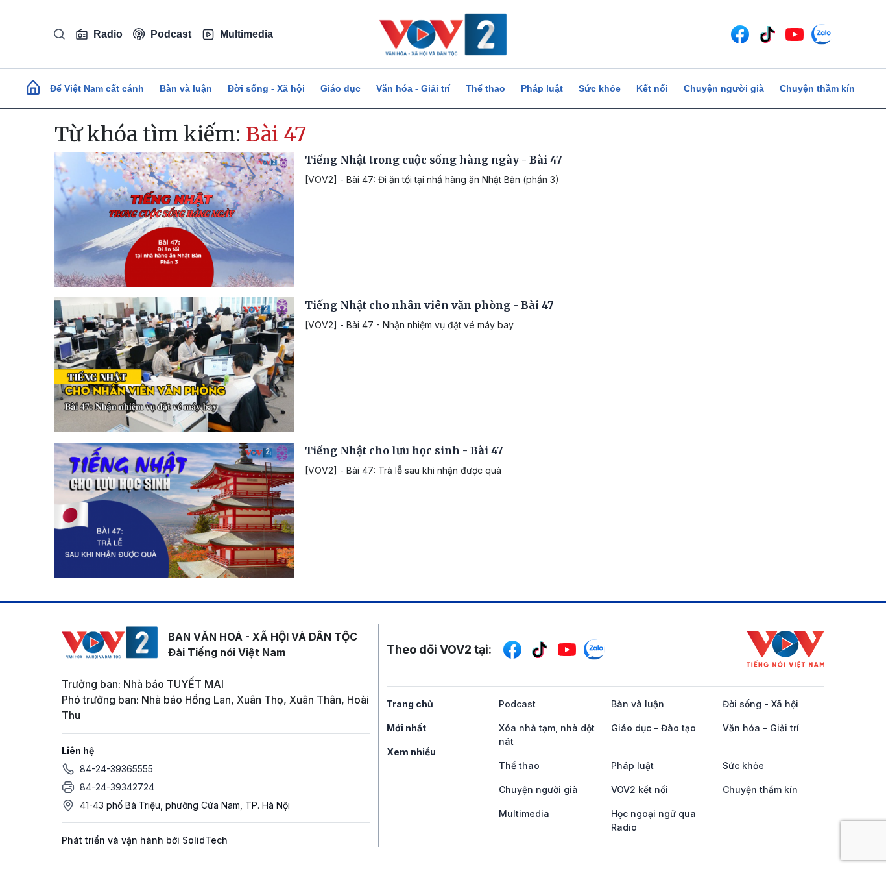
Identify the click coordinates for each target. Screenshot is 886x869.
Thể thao (485, 88)
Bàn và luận (186, 88)
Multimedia (246, 34)
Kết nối (652, 88)
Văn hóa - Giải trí (413, 88)
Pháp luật (542, 88)
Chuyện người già (724, 88)
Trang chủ (410, 703)
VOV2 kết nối (639, 789)
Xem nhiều (411, 751)
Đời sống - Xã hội (266, 88)
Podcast (170, 34)
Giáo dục (340, 88)
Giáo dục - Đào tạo (653, 727)
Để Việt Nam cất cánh (97, 88)
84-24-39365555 (116, 768)
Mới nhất (406, 727)
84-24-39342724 (117, 786)
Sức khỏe (600, 88)
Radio (108, 34)
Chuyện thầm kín (817, 88)
